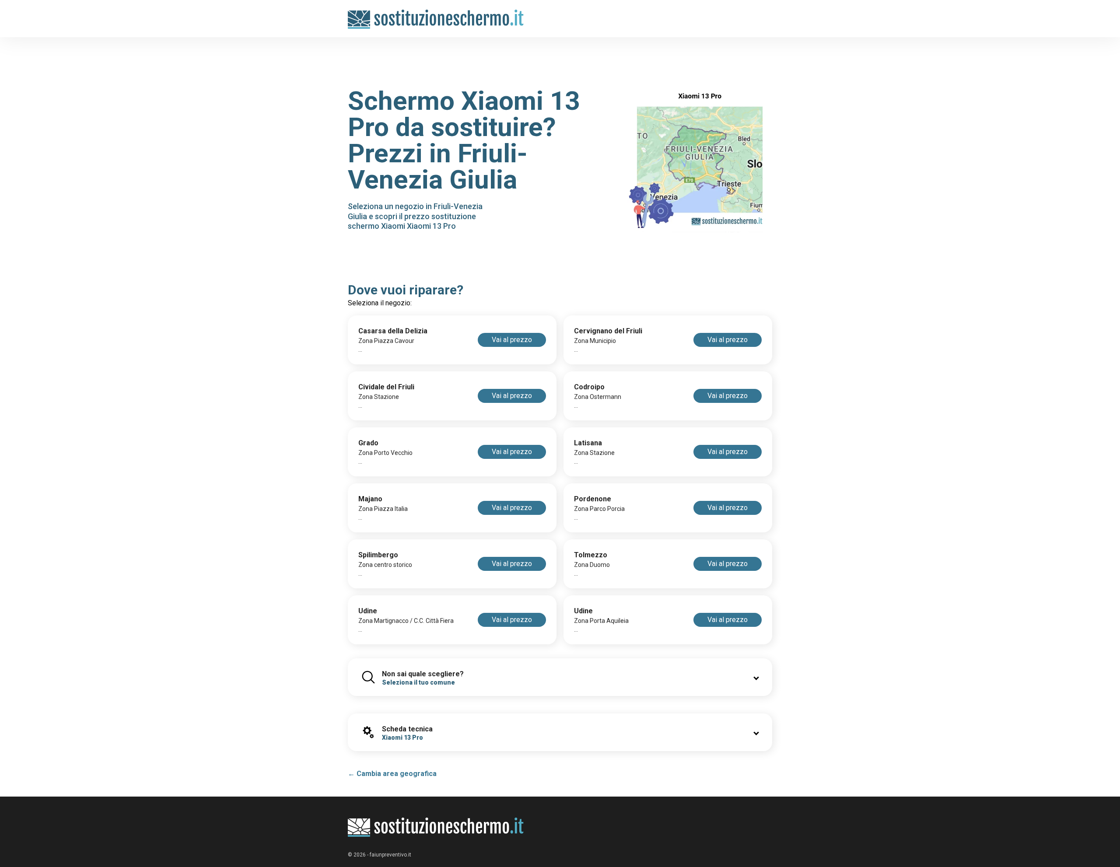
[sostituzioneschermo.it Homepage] (436, 827)
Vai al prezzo (512, 340)
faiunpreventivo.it (390, 855)
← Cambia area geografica (392, 773)
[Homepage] (436, 14)
